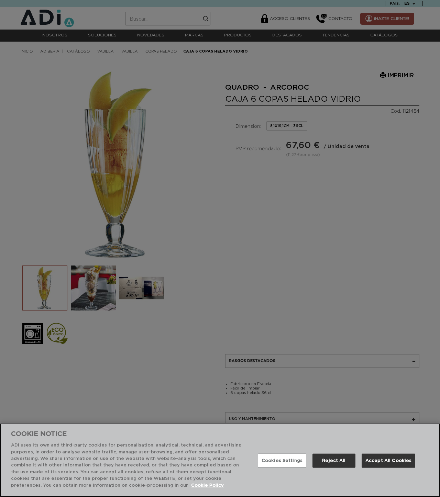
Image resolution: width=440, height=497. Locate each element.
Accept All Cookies (388, 460)
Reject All (333, 460)
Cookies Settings (282, 460)
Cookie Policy (207, 485)
